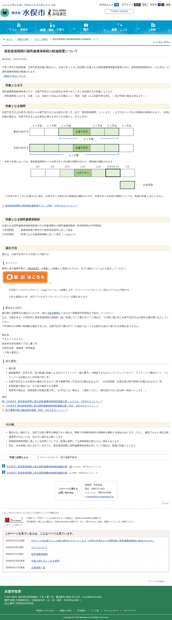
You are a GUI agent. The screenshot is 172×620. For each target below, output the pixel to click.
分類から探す (23, 39)
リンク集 (95, 610)
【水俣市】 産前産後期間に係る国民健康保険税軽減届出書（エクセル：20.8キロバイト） (53, 401)
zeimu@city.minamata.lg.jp (100, 496)
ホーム (10, 39)
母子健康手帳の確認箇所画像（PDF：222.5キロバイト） (35, 410)
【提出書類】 (54, 313)
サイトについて (39, 547)
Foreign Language (119, 11)
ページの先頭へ (158, 581)
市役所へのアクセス (45, 610)
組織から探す (66, 610)
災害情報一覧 (38, 567)
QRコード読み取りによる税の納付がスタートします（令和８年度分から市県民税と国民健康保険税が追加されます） (93, 540)
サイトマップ (130, 610)
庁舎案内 (81, 610)
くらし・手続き (41, 39)
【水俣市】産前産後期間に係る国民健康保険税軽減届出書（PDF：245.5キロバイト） (51, 405)
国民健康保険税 (39, 554)
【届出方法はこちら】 (14, 76)
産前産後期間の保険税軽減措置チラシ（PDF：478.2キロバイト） (40, 205)
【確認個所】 (33, 268)
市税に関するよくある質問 (45, 561)
